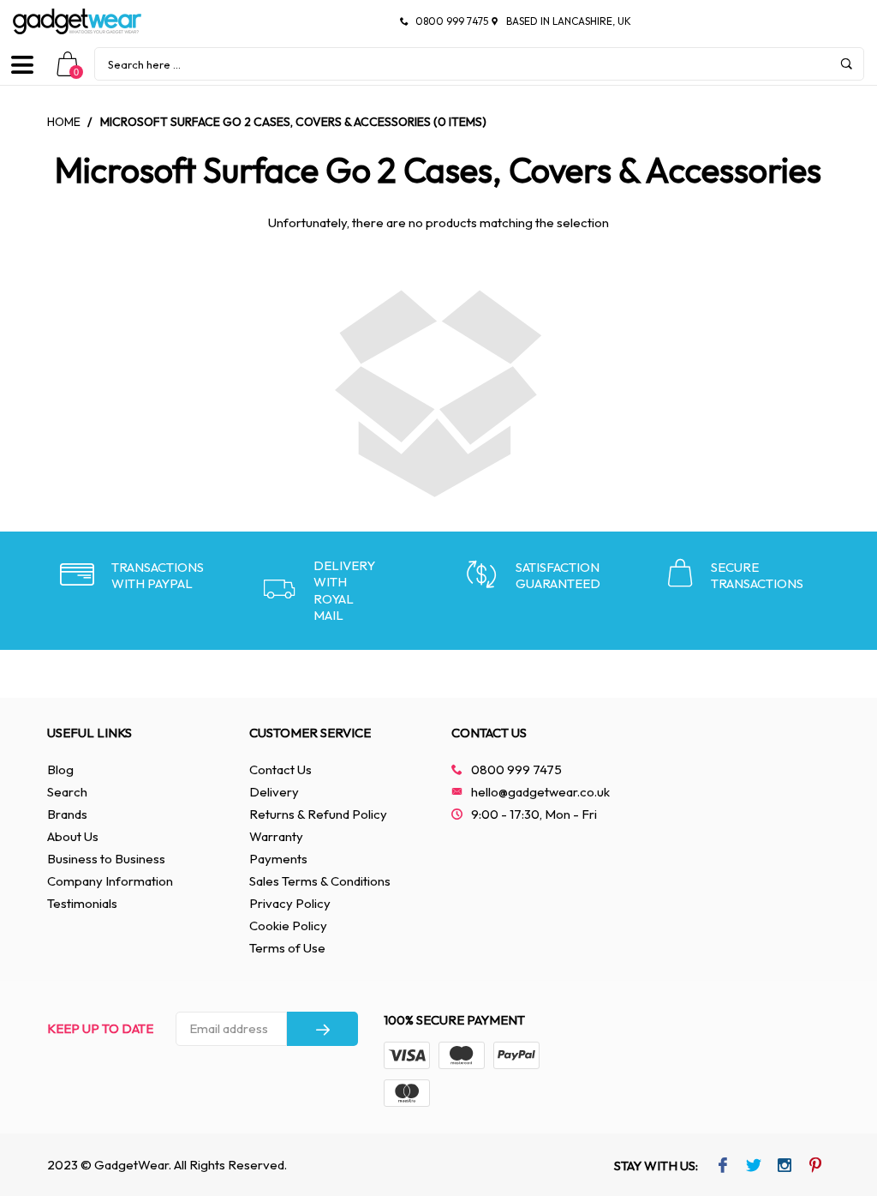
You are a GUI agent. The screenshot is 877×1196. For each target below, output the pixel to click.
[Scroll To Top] (829, 1114)
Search (67, 792)
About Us (72, 836)
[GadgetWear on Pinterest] (816, 1166)
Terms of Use (287, 948)
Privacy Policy (290, 903)
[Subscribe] (322, 1029)
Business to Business (106, 858)
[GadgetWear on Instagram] (785, 1166)
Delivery (274, 792)
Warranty (276, 836)
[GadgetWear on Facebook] (723, 1166)
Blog (60, 769)
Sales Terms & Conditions (320, 881)
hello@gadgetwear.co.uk (540, 792)
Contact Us (280, 769)
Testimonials (82, 903)
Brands (67, 814)
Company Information (110, 881)
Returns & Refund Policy (318, 814)
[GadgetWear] (77, 21)
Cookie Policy (288, 925)
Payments (278, 858)
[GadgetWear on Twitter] (754, 1166)
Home (64, 121)
